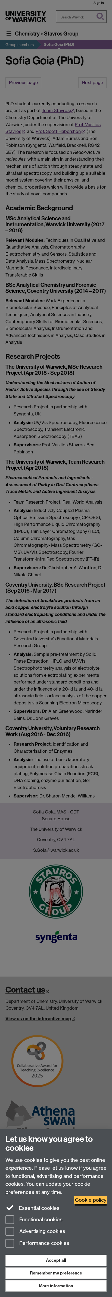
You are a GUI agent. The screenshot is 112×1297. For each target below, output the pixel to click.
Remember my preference (56, 1273)
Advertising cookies (41, 1231)
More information (56, 1285)
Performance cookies (43, 1243)
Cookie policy (91, 1200)
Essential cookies (38, 1208)
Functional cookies (40, 1219)
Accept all (56, 1260)
